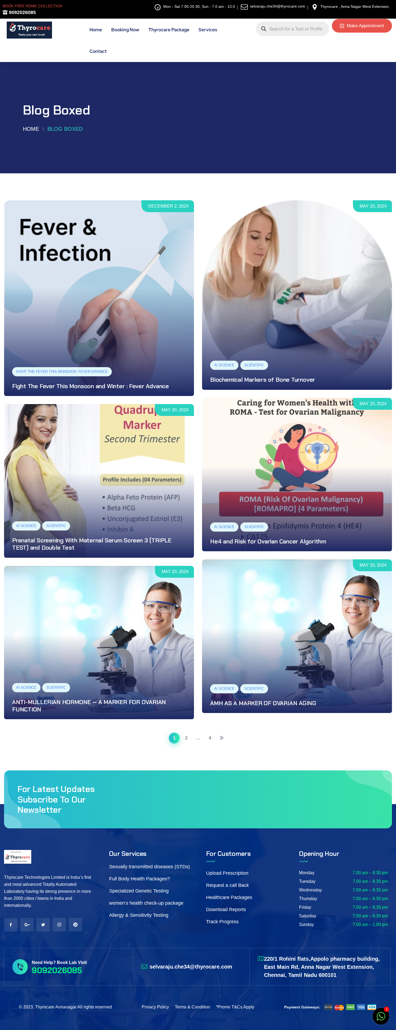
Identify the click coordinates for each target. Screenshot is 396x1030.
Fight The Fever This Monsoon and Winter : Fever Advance (90, 386)
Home (31, 129)
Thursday (308, 898)
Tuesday (307, 881)
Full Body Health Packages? (139, 878)
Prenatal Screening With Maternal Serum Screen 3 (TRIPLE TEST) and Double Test (91, 544)
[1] (381, 1019)
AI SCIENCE (224, 365)
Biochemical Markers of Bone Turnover (262, 380)
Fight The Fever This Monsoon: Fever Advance (62, 372)
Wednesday (310, 890)
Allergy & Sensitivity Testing (138, 915)
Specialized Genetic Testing (139, 891)
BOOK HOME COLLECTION (32, 6)
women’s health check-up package (146, 903)
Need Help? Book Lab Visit (59, 962)
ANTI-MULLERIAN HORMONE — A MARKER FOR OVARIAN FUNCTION (89, 705)
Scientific (254, 365)
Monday (306, 872)
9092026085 (22, 12)
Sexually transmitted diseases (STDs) (149, 866)
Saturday (307, 916)
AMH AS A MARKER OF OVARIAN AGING (263, 703)
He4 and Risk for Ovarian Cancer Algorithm (268, 541)
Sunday (306, 924)
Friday (305, 907)
